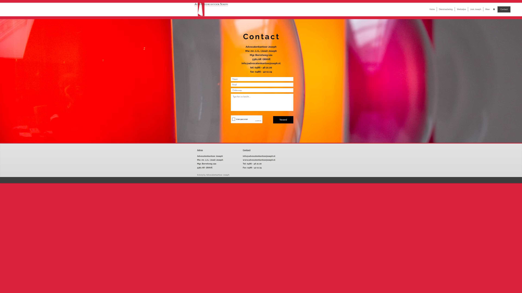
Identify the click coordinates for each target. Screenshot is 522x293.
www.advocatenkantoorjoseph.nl (259, 160)
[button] (487, 9)
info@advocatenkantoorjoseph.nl (261, 63)
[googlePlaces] (494, 9)
